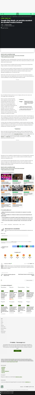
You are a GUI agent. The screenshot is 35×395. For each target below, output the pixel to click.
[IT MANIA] (17, 14)
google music (10, 224)
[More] (33, 248)
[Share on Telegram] (25, 246)
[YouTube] (30, 263)
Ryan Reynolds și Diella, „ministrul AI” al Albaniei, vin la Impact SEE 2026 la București (6, 183)
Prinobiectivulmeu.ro (5, 371)
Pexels (8, 361)
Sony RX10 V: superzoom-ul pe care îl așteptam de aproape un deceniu (29, 183)
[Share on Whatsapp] (20, 246)
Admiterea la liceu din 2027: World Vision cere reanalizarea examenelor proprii (6, 194)
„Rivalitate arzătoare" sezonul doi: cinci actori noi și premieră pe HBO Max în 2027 (17, 205)
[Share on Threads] (27, 246)
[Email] (29, 246)
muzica (23, 224)
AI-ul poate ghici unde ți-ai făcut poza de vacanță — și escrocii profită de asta (17, 183)
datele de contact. (18, 376)
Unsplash (10, 361)
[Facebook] (28, 263)
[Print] (33, 246)
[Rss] (33, 263)
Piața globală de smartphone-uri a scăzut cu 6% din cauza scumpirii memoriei (21, 294)
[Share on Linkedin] (22, 246)
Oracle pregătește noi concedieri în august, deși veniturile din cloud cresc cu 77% (17, 217)
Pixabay (13, 361)
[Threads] (32, 386)
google (5, 224)
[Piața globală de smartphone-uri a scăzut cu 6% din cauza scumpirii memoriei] (22, 289)
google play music (16, 224)
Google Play (8, 136)
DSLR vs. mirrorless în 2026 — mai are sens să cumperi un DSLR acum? (28, 194)
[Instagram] (32, 263)
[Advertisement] (17, 6)
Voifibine (3, 369)
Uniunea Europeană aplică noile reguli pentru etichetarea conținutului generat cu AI (30, 309)
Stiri (9, 18)
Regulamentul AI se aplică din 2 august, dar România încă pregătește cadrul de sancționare (30, 294)
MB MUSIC (3, 368)
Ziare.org (3, 372)
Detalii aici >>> (28, 382)
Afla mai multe (17, 350)
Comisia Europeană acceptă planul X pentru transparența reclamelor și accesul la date (13, 309)
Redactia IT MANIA (8, 24)
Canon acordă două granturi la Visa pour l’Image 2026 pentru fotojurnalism (17, 194)
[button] (1, 14)
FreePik (16, 361)
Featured (2, 18)
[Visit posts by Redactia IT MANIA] (2, 264)
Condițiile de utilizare (14, 241)
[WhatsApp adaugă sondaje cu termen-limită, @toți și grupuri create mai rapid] (22, 303)
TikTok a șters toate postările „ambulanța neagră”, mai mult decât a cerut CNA (16, 220)
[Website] (27, 263)
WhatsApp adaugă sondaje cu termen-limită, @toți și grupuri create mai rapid (21, 309)
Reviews (6, 18)
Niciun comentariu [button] (29, 280)
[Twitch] (30, 386)
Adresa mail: (3, 233)
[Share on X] (18, 246)
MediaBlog (3, 367)
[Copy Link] (31, 246)
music (20, 224)
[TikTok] (29, 386)
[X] (29, 263)
